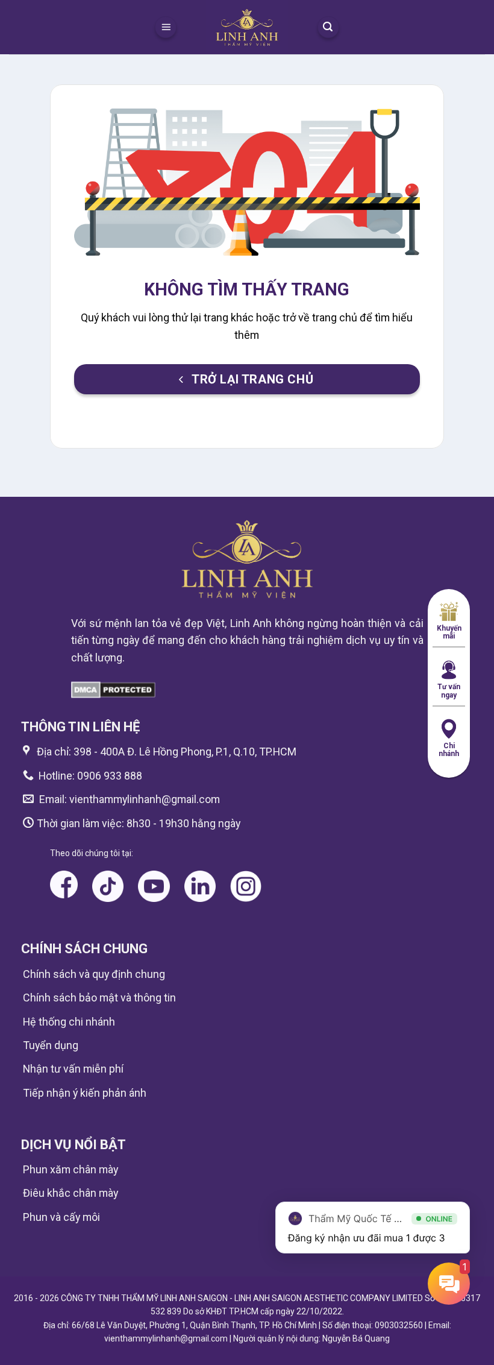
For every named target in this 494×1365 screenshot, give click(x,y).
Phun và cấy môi (61, 1217)
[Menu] (166, 27)
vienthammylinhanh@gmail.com (143, 799)
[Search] (328, 27)
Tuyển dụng (50, 1045)
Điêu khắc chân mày (70, 1193)
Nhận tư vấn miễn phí (73, 1068)
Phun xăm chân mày (70, 1169)
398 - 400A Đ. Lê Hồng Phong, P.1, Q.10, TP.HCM (184, 751)
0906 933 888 (109, 775)
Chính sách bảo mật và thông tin (99, 997)
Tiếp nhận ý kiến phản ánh (84, 1092)
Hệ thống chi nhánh (69, 1021)
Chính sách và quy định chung (94, 974)
